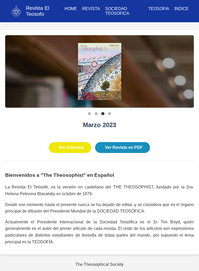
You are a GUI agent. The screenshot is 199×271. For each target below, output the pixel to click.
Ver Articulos (71, 147)
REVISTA (91, 8)
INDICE (181, 8)
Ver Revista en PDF (124, 147)
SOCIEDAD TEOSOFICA (117, 11)
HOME (71, 8)
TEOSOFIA (158, 8)
